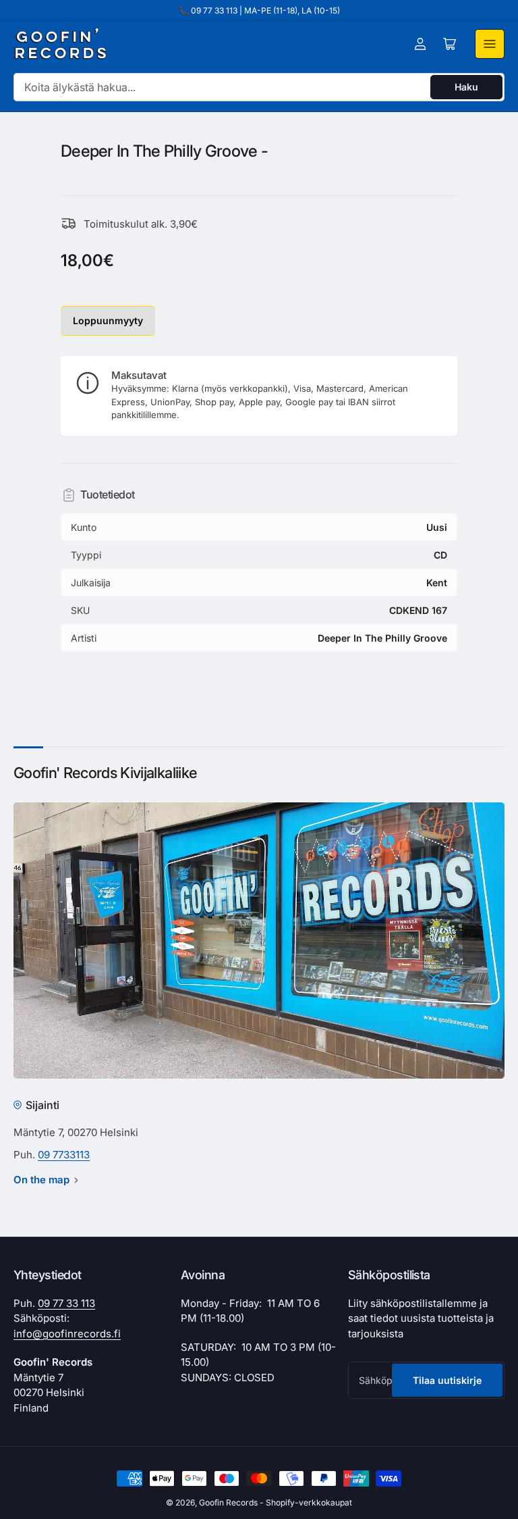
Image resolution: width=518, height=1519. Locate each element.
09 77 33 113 (66, 1303)
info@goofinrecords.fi (67, 1333)
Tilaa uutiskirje (447, 1380)
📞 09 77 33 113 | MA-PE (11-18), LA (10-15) (259, 10)
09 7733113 (64, 1154)
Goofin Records (228, 1502)
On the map (41, 1179)
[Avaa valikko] (490, 44)
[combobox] (259, 87)
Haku (466, 87)
